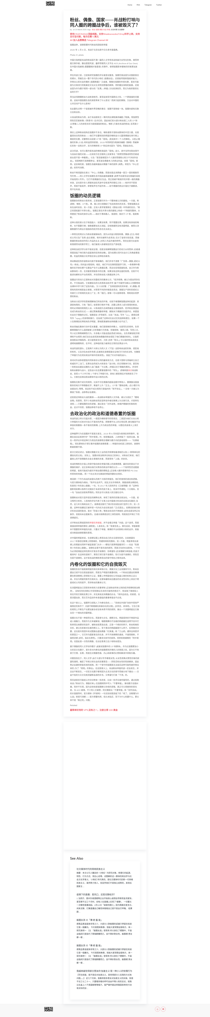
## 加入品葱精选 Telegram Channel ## (89, 40)
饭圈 (97, 30)
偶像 (101, 30)
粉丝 (93, 30)
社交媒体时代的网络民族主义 (91, 869)
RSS (138, 5)
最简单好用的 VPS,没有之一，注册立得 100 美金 (94, 710)
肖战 (104, 30)
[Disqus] (105, 758)
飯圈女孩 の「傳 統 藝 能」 (90, 920)
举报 (108, 30)
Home (130, 5)
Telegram (148, 5)
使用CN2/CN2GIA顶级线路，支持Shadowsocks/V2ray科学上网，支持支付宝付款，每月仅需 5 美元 (105, 35)
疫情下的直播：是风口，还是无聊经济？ (96, 894)
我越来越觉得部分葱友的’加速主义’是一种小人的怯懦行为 (104, 971)
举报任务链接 (96, 522)
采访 (130, 370)
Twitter (159, 5)
